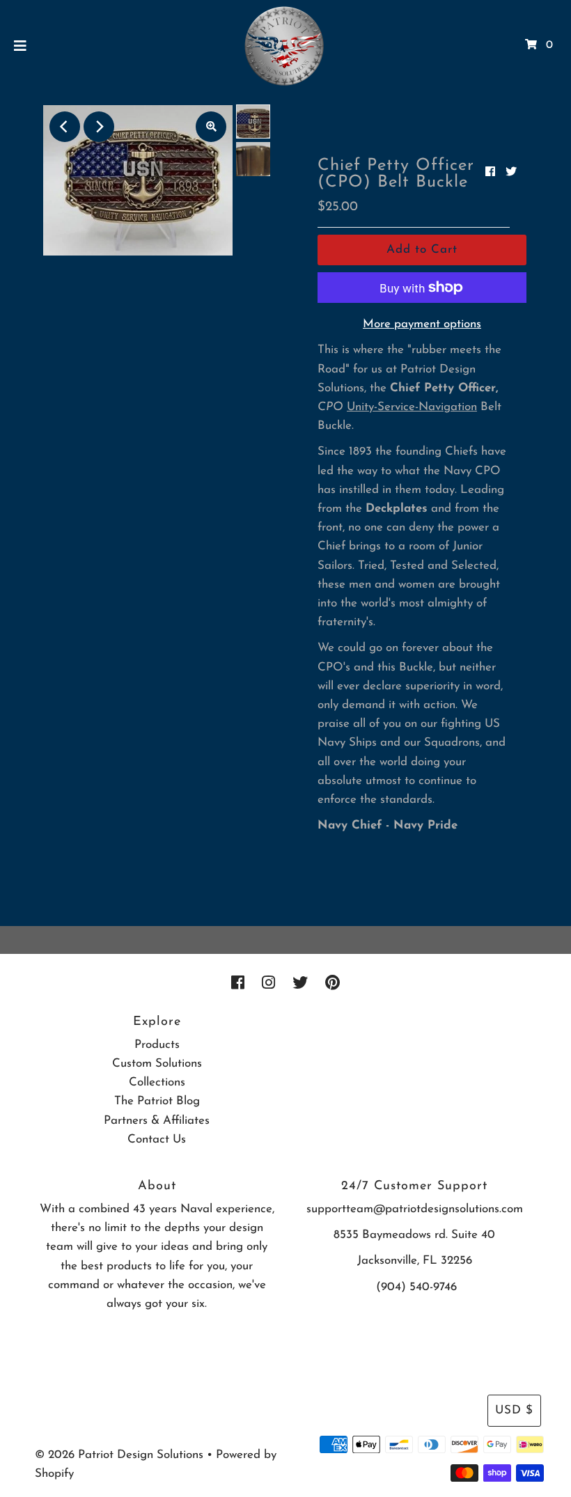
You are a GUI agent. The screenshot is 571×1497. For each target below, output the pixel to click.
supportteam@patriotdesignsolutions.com (414, 1209)
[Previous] (64, 126)
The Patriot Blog (157, 1101)
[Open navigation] (20, 45)
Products (157, 1045)
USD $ (514, 1410)
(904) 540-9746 (416, 1287)
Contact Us (156, 1139)
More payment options (422, 324)
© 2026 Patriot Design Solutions (119, 1455)
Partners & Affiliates (157, 1121)
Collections (157, 1082)
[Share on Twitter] (511, 172)
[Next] (99, 126)
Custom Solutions (157, 1063)
